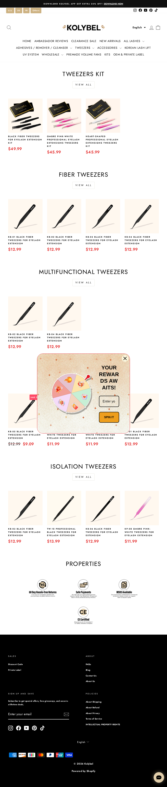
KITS (107, 54)
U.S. (10, 10)
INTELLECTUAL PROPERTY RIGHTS (103, 724)
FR (26, 10)
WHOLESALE (51, 54)
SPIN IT (109, 417)
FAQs (88, 664)
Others (36, 10)
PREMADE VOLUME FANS (83, 54)
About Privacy (93, 713)
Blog (88, 670)
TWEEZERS (83, 48)
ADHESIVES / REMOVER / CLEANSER (42, 48)
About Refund (93, 707)
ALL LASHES (132, 41)
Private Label (14, 670)
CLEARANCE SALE (84, 41)
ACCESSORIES (107, 48)
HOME (27, 41)
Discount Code (15, 664)
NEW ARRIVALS (110, 41)
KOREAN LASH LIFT (138, 48)
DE (18, 10)
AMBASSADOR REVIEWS (51, 41)
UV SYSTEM (31, 54)
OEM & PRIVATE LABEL (128, 54)
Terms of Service (94, 718)
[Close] (125, 358)
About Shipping (93, 701)
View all (83, 84)
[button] (139, 27)
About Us (90, 681)
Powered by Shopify (83, 771)
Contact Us (91, 675)
